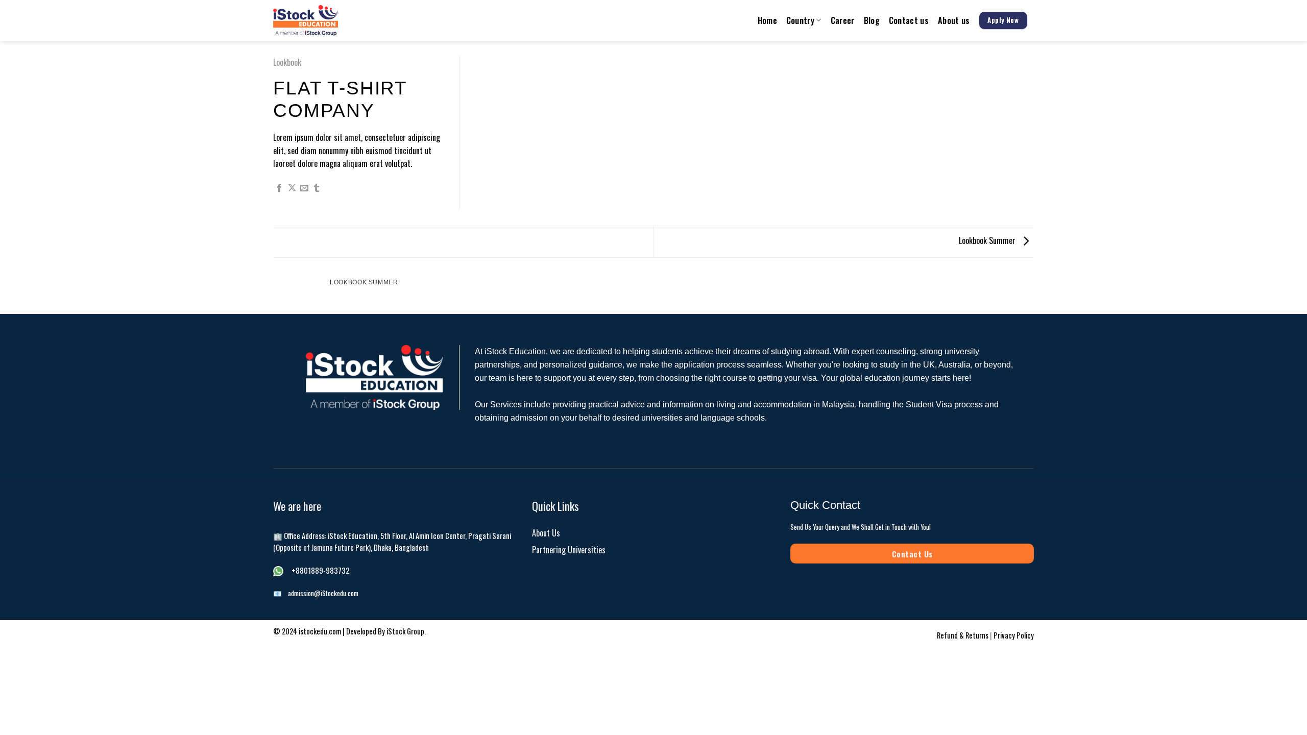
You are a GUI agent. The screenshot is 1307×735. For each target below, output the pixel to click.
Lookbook (287, 62)
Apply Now (1003, 20)
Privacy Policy (1014, 635)
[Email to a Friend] (304, 188)
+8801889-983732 (321, 570)
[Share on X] (292, 188)
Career (843, 20)
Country (800, 20)
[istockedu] (329, 20)
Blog (872, 20)
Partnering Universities (569, 550)
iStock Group (405, 631)
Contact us (909, 20)
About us (954, 20)
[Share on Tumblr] (316, 188)
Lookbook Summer (988, 240)
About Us (546, 533)
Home (767, 20)
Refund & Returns (963, 635)
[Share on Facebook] (279, 188)
